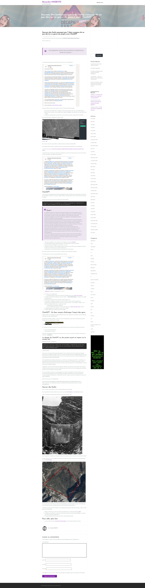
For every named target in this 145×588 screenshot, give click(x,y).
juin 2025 (92, 148)
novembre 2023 (94, 187)
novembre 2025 (94, 139)
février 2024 (93, 178)
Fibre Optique (94, 264)
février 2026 (93, 133)
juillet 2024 (93, 166)
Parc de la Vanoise (78, 295)
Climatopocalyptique (95, 68)
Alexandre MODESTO (51, 2)
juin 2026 (92, 121)
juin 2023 (92, 202)
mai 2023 (93, 205)
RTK (91, 309)
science (92, 315)
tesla (92, 321)
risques (92, 306)
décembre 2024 (94, 157)
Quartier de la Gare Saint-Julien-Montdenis (96, 64)
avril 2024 (93, 172)
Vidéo (92, 328)
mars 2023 (93, 211)
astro (92, 243)
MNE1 (80, 511)
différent (74, 242)
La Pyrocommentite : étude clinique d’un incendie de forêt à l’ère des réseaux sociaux (97, 84)
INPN (69, 112)
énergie (92, 258)
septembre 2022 (94, 229)
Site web (44, 568)
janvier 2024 (93, 181)
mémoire (93, 282)
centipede (93, 246)
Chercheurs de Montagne (60, 521)
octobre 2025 (93, 142)
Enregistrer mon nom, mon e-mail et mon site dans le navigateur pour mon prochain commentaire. (64, 572)
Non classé (93, 294)
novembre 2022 (94, 223)
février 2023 (93, 214)
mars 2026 (93, 130)
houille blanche (94, 273)
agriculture (47, 291)
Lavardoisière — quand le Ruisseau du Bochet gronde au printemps (97, 78)
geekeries (93, 267)
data (92, 255)
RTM (91, 312)
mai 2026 (93, 124)
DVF (74, 143)
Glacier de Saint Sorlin (75, 306)
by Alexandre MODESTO (47, 36)
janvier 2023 (93, 217)
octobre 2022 (93, 226)
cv (91, 252)
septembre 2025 (94, 145)
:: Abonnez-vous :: (99, 2)
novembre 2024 (94, 160)
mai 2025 (93, 151)
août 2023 (93, 196)
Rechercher (94, 52)
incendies (70, 392)
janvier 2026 (93, 136)
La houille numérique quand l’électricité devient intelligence (96, 72)
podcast (92, 300)
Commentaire (45, 542)
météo (92, 285)
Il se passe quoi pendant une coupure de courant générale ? (96, 96)
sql (91, 318)
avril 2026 (93, 127)
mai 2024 (93, 169)
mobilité (92, 288)
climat (92, 249)
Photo (92, 297)
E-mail (43, 564)
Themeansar (58, 585)
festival (92, 261)
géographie (93, 270)
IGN (46, 141)
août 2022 (93, 232)
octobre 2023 (93, 190)
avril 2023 (93, 208)
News (54, 36)
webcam (92, 331)
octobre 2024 (93, 163)
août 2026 (93, 118)
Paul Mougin (49, 459)
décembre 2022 (94, 220)
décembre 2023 (94, 184)
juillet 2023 (93, 199)
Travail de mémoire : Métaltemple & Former (96, 108)
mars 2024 (93, 175)
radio (92, 303)
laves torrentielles (94, 279)
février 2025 (93, 154)
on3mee (92, 94)
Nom (43, 560)
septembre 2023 (94, 193)
